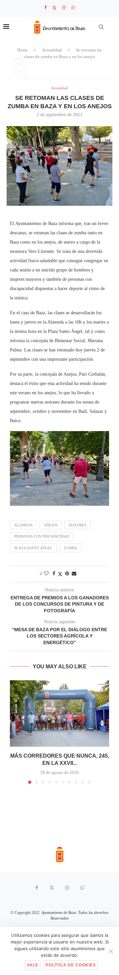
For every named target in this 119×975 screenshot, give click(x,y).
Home (22, 49)
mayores (77, 525)
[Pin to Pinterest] (67, 573)
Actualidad (52, 49)
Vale (32, 965)
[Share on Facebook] (54, 573)
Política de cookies (71, 965)
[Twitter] (54, 8)
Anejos (51, 525)
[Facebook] (45, 7)
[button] (15, 731)
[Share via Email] (74, 573)
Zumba (70, 548)
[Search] (101, 27)
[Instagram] (64, 7)
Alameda (23, 525)
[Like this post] (46, 573)
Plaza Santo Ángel (33, 548)
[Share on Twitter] (60, 574)
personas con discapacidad (41, 536)
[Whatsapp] (73, 7)
